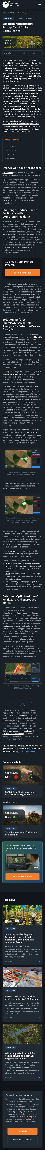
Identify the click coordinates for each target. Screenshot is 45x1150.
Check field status (22, 877)
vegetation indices (14, 410)
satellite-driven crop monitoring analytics (20, 124)
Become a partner (22, 273)
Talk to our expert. (27, 752)
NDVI (8, 563)
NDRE (8, 574)
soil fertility (37, 337)
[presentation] (28, 704)
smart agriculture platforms (14, 374)
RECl (8, 581)
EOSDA (10, 4)
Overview (11, 146)
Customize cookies (22, 1139)
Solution (10, 154)
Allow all (22, 1131)
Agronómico (7, 173)
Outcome (11, 158)
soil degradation (25, 715)
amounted (24, 76)
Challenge (11, 150)
